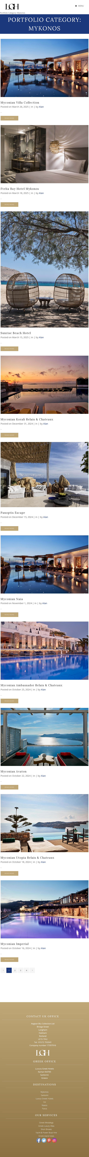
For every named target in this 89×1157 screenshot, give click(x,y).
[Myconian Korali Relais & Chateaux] (44, 385)
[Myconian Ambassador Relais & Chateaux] (44, 651)
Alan (41, 106)
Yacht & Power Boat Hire (46, 1132)
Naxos (44, 1105)
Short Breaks (46, 1129)
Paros (44, 1108)
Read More (9, 118)
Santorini (44, 1095)
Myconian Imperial (15, 944)
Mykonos (44, 1092)
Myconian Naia (12, 599)
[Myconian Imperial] (44, 909)
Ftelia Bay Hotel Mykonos (20, 189)
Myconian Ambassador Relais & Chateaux (32, 685)
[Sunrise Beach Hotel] (44, 269)
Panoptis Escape (13, 513)
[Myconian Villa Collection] (44, 68)
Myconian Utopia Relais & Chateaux (27, 858)
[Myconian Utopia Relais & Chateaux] (44, 823)
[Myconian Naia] (44, 564)
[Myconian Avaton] (44, 737)
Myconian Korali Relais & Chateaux (27, 419)
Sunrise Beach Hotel (16, 333)
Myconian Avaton (14, 771)
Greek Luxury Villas (46, 1126)
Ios (44, 1102)
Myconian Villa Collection (20, 102)
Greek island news (46, 1136)
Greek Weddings (46, 1122)
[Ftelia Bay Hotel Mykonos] (44, 154)
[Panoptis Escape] (44, 474)
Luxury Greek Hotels (44, 1098)
